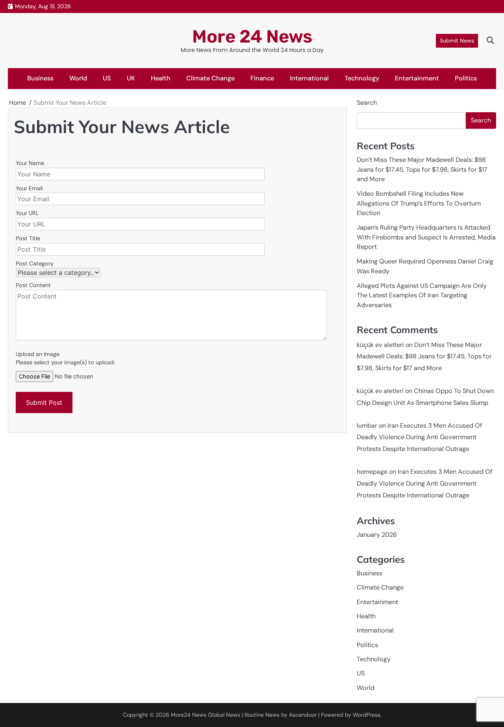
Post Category (35, 263)
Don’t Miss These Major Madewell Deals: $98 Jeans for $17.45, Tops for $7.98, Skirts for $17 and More (422, 169)
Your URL (27, 213)
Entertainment (417, 78)
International (309, 78)
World (78, 78)
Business (40, 78)
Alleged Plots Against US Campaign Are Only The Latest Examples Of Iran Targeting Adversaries (422, 295)
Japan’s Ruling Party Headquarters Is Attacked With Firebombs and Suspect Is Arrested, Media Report (426, 237)
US (107, 78)
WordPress (366, 714)
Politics (466, 78)
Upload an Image (37, 354)
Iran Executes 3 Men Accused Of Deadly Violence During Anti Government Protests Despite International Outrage (419, 437)
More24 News (188, 714)
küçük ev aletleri (380, 345)
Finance (262, 78)
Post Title (28, 238)
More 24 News (252, 36)
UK (131, 78)
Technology (362, 78)
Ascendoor (303, 714)
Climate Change (210, 78)
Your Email (29, 188)
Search (367, 102)
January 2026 (377, 534)
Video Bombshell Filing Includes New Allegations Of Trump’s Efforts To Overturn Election (419, 203)
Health (160, 78)
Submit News (457, 40)
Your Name (30, 163)
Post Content (33, 285)
